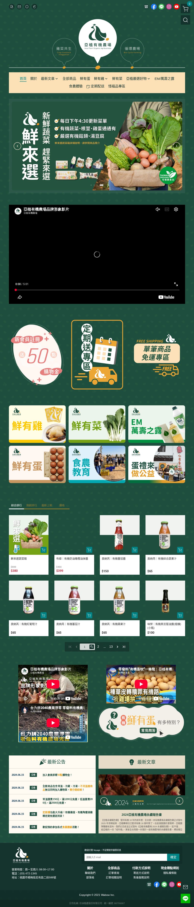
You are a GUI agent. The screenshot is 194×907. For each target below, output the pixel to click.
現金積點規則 (170, 868)
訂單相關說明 (114, 877)
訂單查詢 (114, 873)
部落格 (90, 877)
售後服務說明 (141, 877)
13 (111, 646)
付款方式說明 (141, 868)
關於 (90, 868)
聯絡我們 (90, 873)
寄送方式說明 (141, 873)
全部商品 (114, 868)
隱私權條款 (170, 873)
